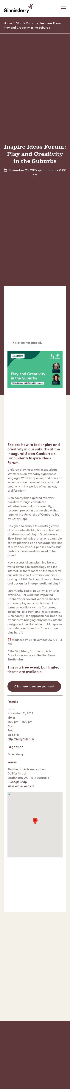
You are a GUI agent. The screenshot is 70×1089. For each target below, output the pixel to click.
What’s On (23, 23)
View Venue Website (20, 786)
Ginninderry (19, 8)
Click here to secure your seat (34, 686)
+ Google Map (17, 782)
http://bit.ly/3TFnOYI (21, 739)
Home (8, 23)
